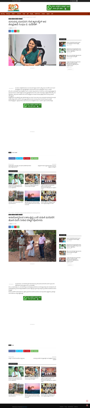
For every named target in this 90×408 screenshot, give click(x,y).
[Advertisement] (32, 77)
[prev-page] (9, 207)
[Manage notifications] (87, 405)
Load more (70, 69)
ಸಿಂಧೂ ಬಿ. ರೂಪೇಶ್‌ (14, 152)
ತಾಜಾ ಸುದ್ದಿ (17, 18)
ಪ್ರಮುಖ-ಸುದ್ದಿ (20, 18)
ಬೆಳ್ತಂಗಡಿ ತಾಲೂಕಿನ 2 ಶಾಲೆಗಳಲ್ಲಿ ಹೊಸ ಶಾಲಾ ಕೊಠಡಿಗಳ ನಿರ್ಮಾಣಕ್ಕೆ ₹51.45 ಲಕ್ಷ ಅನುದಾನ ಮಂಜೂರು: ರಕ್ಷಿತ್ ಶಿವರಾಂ (15, 186)
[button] (88, 13)
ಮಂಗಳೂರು (13, 18)
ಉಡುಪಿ (26, 200)
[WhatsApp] (18, 31)
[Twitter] (75, 1)
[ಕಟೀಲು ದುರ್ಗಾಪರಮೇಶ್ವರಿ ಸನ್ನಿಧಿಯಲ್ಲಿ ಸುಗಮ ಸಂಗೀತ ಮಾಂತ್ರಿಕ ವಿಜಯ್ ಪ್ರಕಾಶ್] (32, 179)
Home (10, 17)
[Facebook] (71, 1)
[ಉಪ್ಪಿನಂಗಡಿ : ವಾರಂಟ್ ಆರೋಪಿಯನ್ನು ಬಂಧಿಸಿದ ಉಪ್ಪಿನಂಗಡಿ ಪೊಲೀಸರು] (16, 196)
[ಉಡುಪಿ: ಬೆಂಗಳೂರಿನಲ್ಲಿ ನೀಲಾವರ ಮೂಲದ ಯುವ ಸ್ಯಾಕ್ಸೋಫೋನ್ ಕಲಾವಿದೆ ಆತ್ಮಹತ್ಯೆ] (62, 44)
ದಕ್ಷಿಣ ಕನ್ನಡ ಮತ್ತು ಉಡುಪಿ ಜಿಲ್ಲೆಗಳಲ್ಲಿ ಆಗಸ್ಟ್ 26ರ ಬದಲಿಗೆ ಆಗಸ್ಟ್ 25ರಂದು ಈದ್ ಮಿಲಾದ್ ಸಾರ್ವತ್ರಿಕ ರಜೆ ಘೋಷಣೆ (32, 203)
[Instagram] (73, 1)
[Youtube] (77, 1)
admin (10, 27)
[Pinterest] (15, 31)
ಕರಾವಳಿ (12, 17)
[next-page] (11, 207)
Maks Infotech (24, 406)
